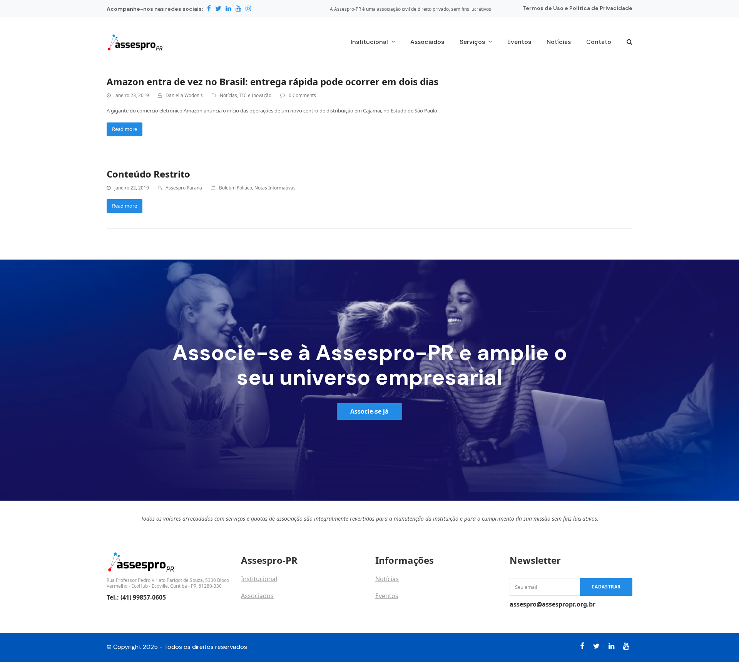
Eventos (386, 596)
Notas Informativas (275, 187)
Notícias (228, 95)
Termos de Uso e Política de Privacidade (577, 8)
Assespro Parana (184, 187)
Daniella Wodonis (184, 95)
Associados (257, 596)
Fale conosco (260, 612)
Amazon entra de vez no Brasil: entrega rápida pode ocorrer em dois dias (272, 81)
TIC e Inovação (255, 95)
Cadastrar (606, 586)
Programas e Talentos (407, 612)
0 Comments (302, 95)
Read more (124, 129)
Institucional (259, 579)
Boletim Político (235, 187)
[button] (629, 42)
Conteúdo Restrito (148, 174)
